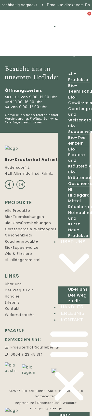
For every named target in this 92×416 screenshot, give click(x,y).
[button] (69, 365)
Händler (72, 306)
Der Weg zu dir (77, 298)
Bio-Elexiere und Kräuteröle (80, 157)
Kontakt (72, 319)
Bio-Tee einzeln (77, 140)
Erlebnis (73, 313)
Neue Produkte (78, 232)
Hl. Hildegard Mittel (79, 195)
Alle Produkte (78, 77)
